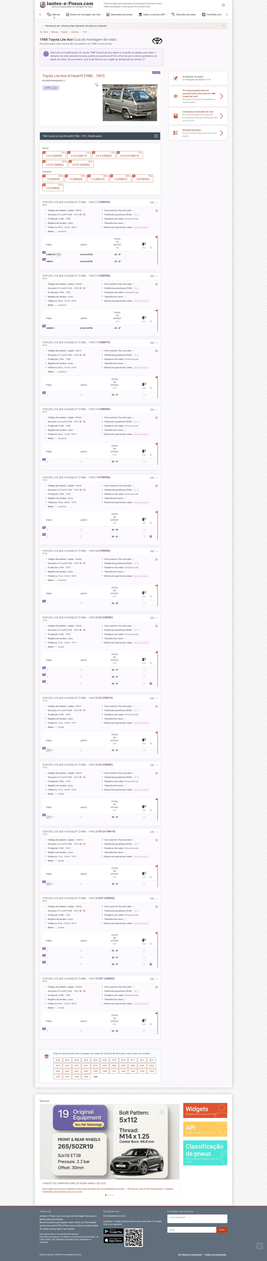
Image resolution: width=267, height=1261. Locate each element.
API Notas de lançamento (190, 1254)
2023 (86, 1060)
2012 (76, 1066)
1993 (151, 1071)
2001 (76, 1071)
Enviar (222, 1230)
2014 (58, 1066)
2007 (123, 1066)
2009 (104, 1066)
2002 (67, 1071)
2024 (76, 1060)
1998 (104, 1071)
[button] (133, 26)
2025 (67, 1060)
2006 (133, 1066)
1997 (114, 1071)
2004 (151, 1066)
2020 (104, 1060)
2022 (95, 1060)
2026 (58, 1060)
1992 (58, 1077)
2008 (114, 1066)
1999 (95, 1071)
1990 (76, 1077)
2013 (67, 1066)
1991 (67, 1077)
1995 (133, 1071)
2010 (95, 1066)
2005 (142, 1066)
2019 (114, 1060)
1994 (142, 1071)
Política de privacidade (215, 1254)
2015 (151, 1060)
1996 (123, 1071)
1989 (86, 1077)
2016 (142, 1060)
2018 (123, 1060)
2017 (133, 1060)
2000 (86, 1071)
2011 (86, 1066)
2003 (58, 1071)
